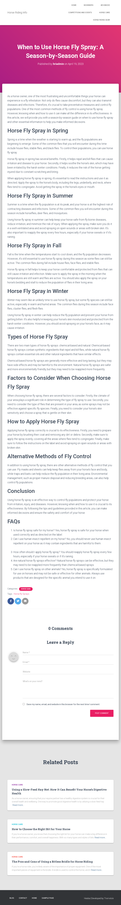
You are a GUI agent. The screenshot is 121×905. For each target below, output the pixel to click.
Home (73, 5)
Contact (23, 898)
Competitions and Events (80, 13)
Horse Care (104, 13)
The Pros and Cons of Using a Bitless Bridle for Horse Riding (52, 861)
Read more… (18, 805)
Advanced (105, 5)
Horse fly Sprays (21, 594)
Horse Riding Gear (101, 20)
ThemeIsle (109, 898)
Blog (12, 898)
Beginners (88, 5)
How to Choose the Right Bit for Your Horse (41, 829)
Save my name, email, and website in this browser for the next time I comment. (63, 704)
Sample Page (48, 898)
